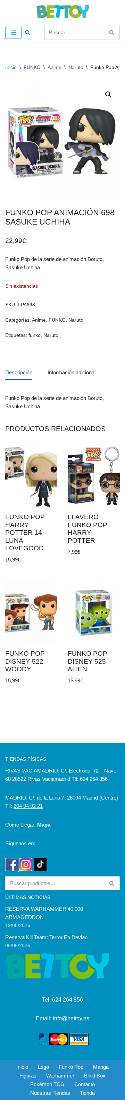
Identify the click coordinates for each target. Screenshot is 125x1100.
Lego (43, 1067)
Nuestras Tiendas (50, 1093)
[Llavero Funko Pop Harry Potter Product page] (93, 476)
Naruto (75, 67)
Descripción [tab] (18, 372)
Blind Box (95, 1076)
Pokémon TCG (47, 1084)
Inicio (11, 67)
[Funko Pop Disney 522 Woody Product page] (31, 612)
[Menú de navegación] (13, 32)
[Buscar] (27, 32)
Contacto (84, 1084)
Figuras (27, 1076)
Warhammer (60, 1076)
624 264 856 (67, 1000)
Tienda (87, 1093)
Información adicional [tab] (71, 372)
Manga (101, 1067)
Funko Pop (71, 1067)
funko (34, 335)
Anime (54, 67)
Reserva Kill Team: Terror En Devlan (46, 937)
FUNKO (32, 67)
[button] (108, 94)
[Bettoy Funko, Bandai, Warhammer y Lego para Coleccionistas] (62, 11)
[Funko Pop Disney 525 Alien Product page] (93, 612)
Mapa (43, 825)
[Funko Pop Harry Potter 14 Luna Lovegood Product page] (31, 476)
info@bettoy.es (71, 1018)
